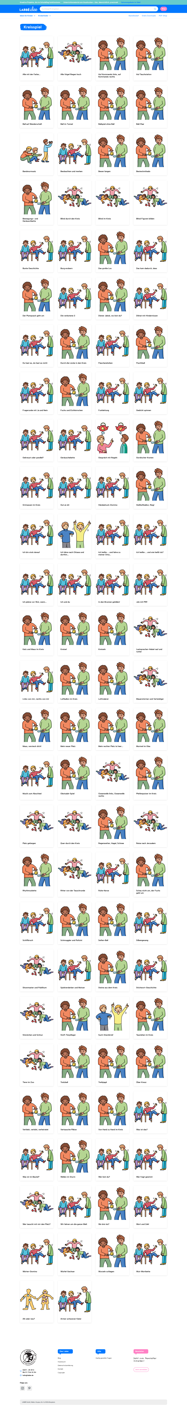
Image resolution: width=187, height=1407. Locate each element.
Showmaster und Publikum (35, 987)
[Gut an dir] (74, 484)
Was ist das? (142, 1129)
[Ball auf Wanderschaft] (36, 103)
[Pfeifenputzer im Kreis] (150, 772)
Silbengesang (142, 940)
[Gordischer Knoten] (150, 436)
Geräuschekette (67, 457)
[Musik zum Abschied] (36, 772)
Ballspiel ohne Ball (106, 124)
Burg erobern (66, 268)
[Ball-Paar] (150, 103)
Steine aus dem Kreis (107, 987)
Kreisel (63, 649)
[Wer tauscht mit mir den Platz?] (36, 1203)
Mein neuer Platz (67, 746)
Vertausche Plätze (68, 1129)
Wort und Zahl (142, 1224)
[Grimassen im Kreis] (36, 484)
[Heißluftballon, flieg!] (150, 484)
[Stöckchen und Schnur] (36, 1014)
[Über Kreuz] (150, 1061)
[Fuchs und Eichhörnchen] (74, 389)
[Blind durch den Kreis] (74, 197)
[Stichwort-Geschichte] (150, 966)
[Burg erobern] (74, 247)
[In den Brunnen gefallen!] (112, 581)
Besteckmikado (143, 171)
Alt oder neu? (29, 1319)
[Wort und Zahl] (150, 1203)
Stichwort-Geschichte (146, 987)
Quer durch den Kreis (70, 843)
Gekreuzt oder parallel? (33, 457)
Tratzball (64, 1082)
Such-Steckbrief (105, 1035)
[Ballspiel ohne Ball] (112, 103)
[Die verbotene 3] (74, 294)
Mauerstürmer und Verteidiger (150, 699)
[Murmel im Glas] (150, 725)
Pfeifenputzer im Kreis (146, 793)
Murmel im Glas (143, 746)
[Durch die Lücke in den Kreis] (74, 342)
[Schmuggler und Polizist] (74, 919)
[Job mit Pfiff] (150, 581)
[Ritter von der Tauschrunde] (74, 869)
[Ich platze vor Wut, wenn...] (36, 581)
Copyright (61, 1373)
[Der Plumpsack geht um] (36, 294)
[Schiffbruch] (36, 919)
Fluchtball (140, 363)
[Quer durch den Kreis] (74, 822)
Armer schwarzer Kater (70, 1319)
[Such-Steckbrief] (112, 1014)
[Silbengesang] (150, 919)
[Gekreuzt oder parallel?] (36, 436)
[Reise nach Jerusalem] (150, 822)
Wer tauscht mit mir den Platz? (37, 1224)
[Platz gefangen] (36, 822)
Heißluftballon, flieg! (145, 505)
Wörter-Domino (30, 1271)
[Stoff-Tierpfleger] (74, 1014)
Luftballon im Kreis (68, 699)
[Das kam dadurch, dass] (150, 247)
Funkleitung (103, 410)
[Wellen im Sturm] (74, 1156)
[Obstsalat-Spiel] (74, 772)
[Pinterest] (29, 1388)
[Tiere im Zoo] (36, 1061)
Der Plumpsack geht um (33, 316)
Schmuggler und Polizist (71, 940)
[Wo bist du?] (112, 1203)
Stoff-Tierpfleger (68, 1035)
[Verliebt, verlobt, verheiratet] (36, 1108)
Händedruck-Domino (107, 505)
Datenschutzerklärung (65, 1365)
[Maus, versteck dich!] (36, 725)
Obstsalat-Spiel (67, 793)
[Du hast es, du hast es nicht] (36, 342)
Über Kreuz (141, 1082)
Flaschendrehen (105, 363)
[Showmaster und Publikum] (36, 966)
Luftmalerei (103, 699)
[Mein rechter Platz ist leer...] (112, 725)
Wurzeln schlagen (106, 1271)
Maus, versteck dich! (32, 746)
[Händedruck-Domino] (112, 484)
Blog (59, 1358)
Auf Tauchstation (143, 74)
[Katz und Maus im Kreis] (36, 628)
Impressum (62, 1362)
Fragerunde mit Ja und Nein (35, 410)
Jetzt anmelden (141, 1370)
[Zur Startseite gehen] (28, 9)
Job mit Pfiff (141, 602)
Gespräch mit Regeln (107, 457)
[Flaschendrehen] (112, 342)
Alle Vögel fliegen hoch (70, 74)
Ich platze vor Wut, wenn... (35, 602)
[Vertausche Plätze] (74, 1108)
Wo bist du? (103, 1224)
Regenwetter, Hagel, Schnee (111, 843)
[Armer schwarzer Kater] (74, 1298)
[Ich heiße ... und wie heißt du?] (150, 531)
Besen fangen (104, 171)
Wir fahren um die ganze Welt (73, 1224)
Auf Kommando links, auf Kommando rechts (109, 75)
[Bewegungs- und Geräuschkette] (36, 197)
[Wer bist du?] (112, 1156)
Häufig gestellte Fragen (104, 1358)
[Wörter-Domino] (36, 1250)
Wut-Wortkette (143, 1271)
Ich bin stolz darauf (31, 552)
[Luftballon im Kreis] (74, 678)
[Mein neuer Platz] (74, 725)
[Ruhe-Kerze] (112, 869)
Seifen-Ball (103, 940)
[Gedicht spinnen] (150, 389)
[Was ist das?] (150, 1108)
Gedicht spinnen (143, 410)
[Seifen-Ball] (112, 919)
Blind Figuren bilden (145, 219)
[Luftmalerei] (112, 678)
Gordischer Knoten (144, 457)
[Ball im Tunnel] (74, 103)
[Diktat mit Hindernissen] (150, 294)
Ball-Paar (140, 124)
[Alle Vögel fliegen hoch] (74, 53)
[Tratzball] (74, 1061)
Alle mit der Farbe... (31, 74)
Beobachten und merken (71, 171)
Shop (164, 9)
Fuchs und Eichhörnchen (71, 410)
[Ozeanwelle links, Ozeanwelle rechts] (112, 772)
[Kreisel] (74, 628)
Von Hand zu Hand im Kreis (110, 1129)
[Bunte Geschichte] (36, 247)
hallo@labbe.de (28, 1375)
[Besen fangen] (112, 150)
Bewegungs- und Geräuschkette (30, 220)
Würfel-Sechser (67, 1271)
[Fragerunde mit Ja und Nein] (36, 389)
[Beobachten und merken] (74, 150)
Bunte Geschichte (31, 268)
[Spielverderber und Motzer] (74, 966)
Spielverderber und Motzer (72, 987)
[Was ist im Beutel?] (36, 1156)
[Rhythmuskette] (36, 869)
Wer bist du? (104, 1177)
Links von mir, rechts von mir (36, 699)
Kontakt (60, 1369)
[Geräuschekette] (74, 436)
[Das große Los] (112, 247)
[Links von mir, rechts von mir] (36, 678)
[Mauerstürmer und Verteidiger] (150, 678)
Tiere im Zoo (28, 1082)
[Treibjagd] (112, 1061)
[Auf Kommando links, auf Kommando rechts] (112, 53)
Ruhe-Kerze (103, 890)
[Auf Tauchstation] (150, 53)
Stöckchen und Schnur (33, 1035)
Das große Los (105, 268)
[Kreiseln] (112, 628)
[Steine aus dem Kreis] (112, 966)
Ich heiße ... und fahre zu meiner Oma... (109, 553)
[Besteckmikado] (150, 150)
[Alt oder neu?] (36, 1298)
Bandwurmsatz (29, 171)
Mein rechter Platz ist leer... (110, 746)
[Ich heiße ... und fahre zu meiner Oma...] (112, 531)
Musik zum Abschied (32, 793)
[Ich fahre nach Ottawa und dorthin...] (74, 531)
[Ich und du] (74, 581)
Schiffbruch (28, 940)
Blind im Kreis (104, 219)
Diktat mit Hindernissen (147, 316)
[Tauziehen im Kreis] (150, 1014)
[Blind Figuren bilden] (150, 197)
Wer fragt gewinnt (144, 1177)
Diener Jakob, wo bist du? (110, 316)
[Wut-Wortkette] (150, 1250)
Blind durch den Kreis (70, 219)
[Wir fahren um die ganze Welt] (74, 1203)
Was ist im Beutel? (31, 1177)
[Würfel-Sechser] (74, 1250)
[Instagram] (22, 1388)
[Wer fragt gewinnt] (150, 1156)
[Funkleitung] (112, 389)
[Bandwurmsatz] (36, 150)
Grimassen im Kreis (31, 505)
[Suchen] (155, 8)
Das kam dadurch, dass (146, 268)
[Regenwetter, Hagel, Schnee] (112, 822)
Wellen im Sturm (67, 1177)
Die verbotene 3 (67, 316)
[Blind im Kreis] (112, 197)
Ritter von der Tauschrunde (72, 890)
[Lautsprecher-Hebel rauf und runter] (150, 628)
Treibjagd (102, 1082)
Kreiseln (102, 649)
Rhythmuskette (29, 890)
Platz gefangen (29, 843)
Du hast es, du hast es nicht (35, 363)
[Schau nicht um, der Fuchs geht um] (150, 869)
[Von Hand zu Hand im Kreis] (112, 1108)
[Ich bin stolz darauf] (36, 531)
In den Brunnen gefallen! (109, 602)
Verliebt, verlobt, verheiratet (35, 1129)
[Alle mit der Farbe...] (36, 53)
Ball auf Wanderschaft (32, 124)
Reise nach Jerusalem (146, 843)
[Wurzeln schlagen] (112, 1250)
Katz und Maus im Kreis (33, 649)
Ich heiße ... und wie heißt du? (150, 552)
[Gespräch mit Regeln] (112, 436)
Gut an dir (64, 505)
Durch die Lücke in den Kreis (73, 363)
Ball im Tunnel (66, 124)
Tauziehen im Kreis (144, 1035)
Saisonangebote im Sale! (131, 2)
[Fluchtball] (150, 342)
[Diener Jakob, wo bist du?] (112, 294)
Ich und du (65, 602)
